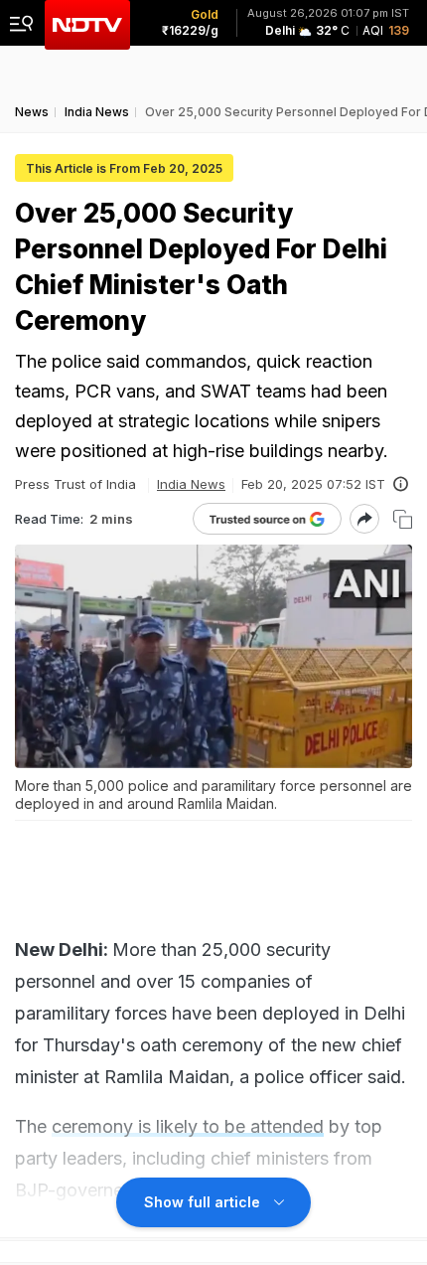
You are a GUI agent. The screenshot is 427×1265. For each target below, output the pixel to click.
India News (191, 484)
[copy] (402, 519)
